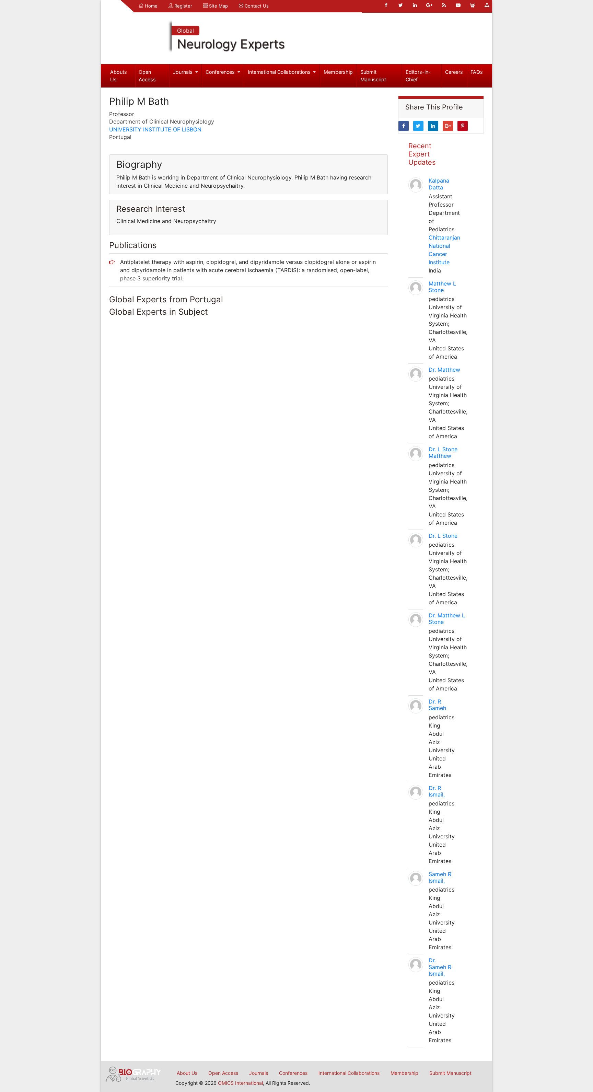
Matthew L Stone (442, 286)
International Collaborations (280, 72)
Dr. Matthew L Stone (447, 618)
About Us (187, 1073)
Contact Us (256, 6)
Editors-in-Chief (418, 75)
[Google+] (429, 5)
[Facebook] (386, 5)
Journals (183, 72)
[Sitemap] (487, 5)
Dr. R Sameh (437, 704)
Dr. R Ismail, (437, 791)
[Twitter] (400, 5)
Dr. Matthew (444, 369)
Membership (338, 72)
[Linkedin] (415, 5)
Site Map (218, 6)
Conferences (221, 72)
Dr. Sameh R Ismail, (440, 967)
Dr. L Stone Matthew (443, 452)
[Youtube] (458, 5)
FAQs (476, 72)
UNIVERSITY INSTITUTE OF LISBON (155, 129)
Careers (454, 72)
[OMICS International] (133, 1073)
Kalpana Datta (439, 183)
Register (182, 6)
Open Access (147, 75)
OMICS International (240, 1083)
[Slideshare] (472, 5)
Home (150, 6)
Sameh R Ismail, (440, 877)
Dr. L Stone (443, 535)
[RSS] (444, 5)
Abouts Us (118, 75)
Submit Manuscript (373, 75)
